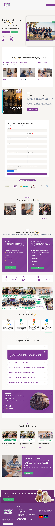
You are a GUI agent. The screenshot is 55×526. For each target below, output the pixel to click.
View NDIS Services (9, 267)
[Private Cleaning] (37, 161)
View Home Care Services (36, 267)
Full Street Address (10, 138)
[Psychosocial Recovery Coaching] (17, 152)
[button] (52, 325)
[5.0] (6, 408)
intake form (44, 468)
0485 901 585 (34, 468)
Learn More (4, 79)
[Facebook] (18, 519)
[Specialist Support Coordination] (17, 151)
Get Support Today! (9, 499)
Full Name (8, 128)
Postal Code (29, 143)
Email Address (29, 133)
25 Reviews (11, 408)
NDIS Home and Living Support (43, 62)
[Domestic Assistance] (17, 156)
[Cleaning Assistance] (17, 162)
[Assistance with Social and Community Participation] (37, 151)
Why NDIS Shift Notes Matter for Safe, (8, 443)
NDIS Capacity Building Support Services (10, 62)
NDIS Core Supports (23, 62)
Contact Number (9, 133)
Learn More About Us (32, 109)
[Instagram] (20, 519)
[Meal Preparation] (37, 152)
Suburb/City (9, 143)
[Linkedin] (25, 519)
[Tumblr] (22, 519)
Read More (3, 446)
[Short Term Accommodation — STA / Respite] (37, 156)
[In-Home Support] (17, 161)
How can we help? (10, 164)
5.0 (7, 408)
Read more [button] (8, 329)
